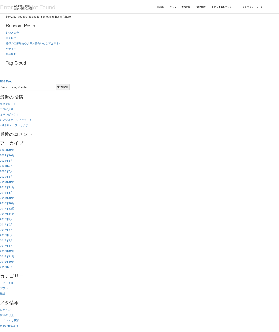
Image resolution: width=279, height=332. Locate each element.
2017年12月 (7, 208)
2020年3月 (6, 171)
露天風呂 (11, 38)
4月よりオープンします (14, 125)
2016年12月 (7, 251)
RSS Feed (6, 81)
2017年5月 (6, 224)
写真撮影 (11, 54)
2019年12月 (7, 182)
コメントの (9, 320)
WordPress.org (9, 325)
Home (160, 7)
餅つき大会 (12, 32)
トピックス (6, 283)
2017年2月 (6, 240)
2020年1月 (6, 176)
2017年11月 (7, 214)
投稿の (7, 315)
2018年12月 (7, 198)
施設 (2, 293)
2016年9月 (6, 267)
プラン (4, 288)
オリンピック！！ (10, 114)
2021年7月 (6, 166)
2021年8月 (6, 160)
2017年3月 (6, 235)
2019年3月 (6, 192)
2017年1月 (6, 245)
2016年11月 (7, 256)
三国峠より (6, 109)
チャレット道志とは (180, 7)
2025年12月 (7, 150)
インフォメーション (252, 7)
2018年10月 (7, 203)
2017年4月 (6, 230)
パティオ (11, 48)
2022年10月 (7, 155)
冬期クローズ (8, 104)
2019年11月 (7, 187)
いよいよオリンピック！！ (16, 120)
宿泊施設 (201, 7)
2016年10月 (7, 261)
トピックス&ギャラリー (224, 7)
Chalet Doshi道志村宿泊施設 (23, 7)
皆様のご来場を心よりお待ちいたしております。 (35, 43)
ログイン (5, 309)
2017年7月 (6, 219)
